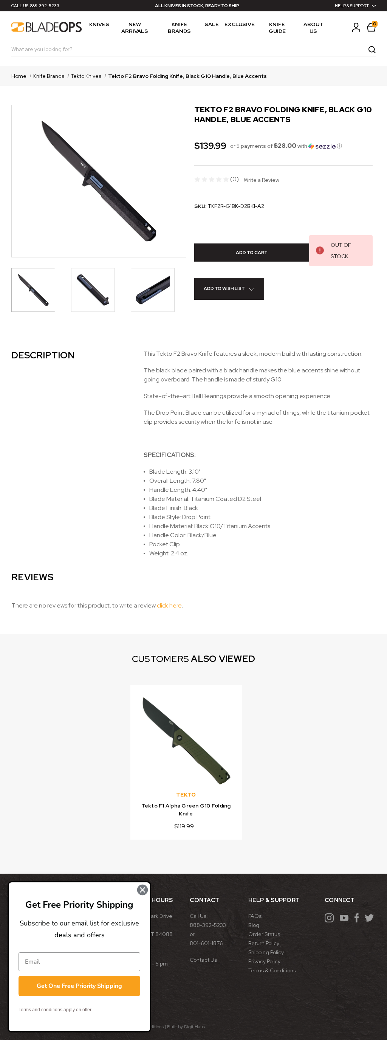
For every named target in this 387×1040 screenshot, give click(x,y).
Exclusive (239, 24)
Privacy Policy (264, 961)
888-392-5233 (44, 5)
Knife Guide (277, 27)
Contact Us (203, 959)
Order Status (264, 934)
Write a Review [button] (261, 180)
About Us (313, 27)
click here (169, 605)
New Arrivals (134, 27)
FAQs (255, 916)
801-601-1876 (206, 943)
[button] (286, 146)
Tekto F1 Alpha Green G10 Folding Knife (186, 809)
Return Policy (263, 943)
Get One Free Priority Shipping (79, 986)
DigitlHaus (194, 1027)
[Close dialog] (142, 890)
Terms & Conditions (272, 970)
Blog (253, 925)
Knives (99, 24)
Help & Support (352, 5)
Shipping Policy (266, 952)
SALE (211, 24)
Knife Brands (179, 27)
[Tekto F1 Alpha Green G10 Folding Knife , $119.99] (186, 741)
